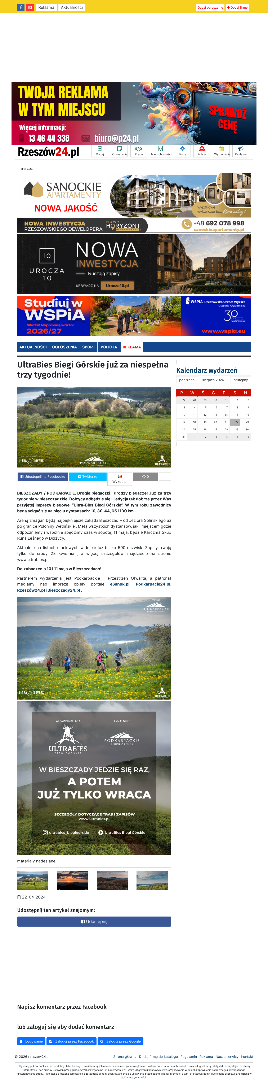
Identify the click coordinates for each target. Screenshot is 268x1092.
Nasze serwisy (227, 1056)
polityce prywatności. (134, 1077)
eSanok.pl (119, 584)
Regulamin (188, 1056)
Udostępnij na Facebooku (44, 476)
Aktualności (72, 7)
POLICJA (109, 347)
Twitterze (89, 476)
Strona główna (124, 1056)
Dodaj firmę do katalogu (158, 1056)
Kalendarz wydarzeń (207, 370)
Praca (139, 154)
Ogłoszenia (120, 154)
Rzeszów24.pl (31, 590)
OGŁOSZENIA (64, 347)
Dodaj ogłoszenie (210, 7)
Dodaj (100, 154)
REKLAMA (132, 347)
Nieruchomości (161, 154)
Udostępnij (96, 921)
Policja (201, 154)
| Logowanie (32, 1041)
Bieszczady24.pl (64, 590)
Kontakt (247, 1056)
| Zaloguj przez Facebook (73, 1041)
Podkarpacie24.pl (153, 584)
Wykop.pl (119, 481)
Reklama (46, 7)
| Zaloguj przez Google (122, 1041)
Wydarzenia (222, 154)
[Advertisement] (134, 47)
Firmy (182, 154)
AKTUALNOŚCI (33, 347)
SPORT (88, 347)
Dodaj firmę (239, 7)
